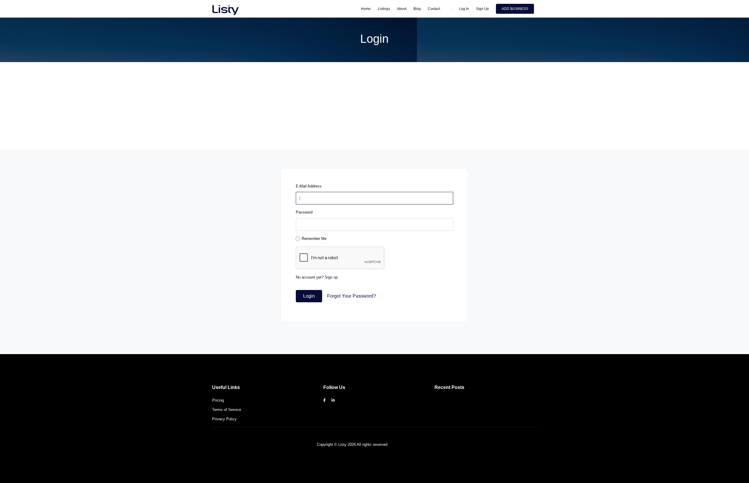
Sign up (331, 277)
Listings (384, 9)
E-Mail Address (309, 186)
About (401, 9)
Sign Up (482, 9)
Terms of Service (226, 409)
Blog (417, 9)
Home (366, 9)
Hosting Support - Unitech (410, 444)
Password (304, 212)
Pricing (218, 400)
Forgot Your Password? (351, 295)
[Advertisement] (374, 106)
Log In (464, 9)
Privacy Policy (224, 419)
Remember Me (314, 238)
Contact (434, 9)
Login (309, 295)
